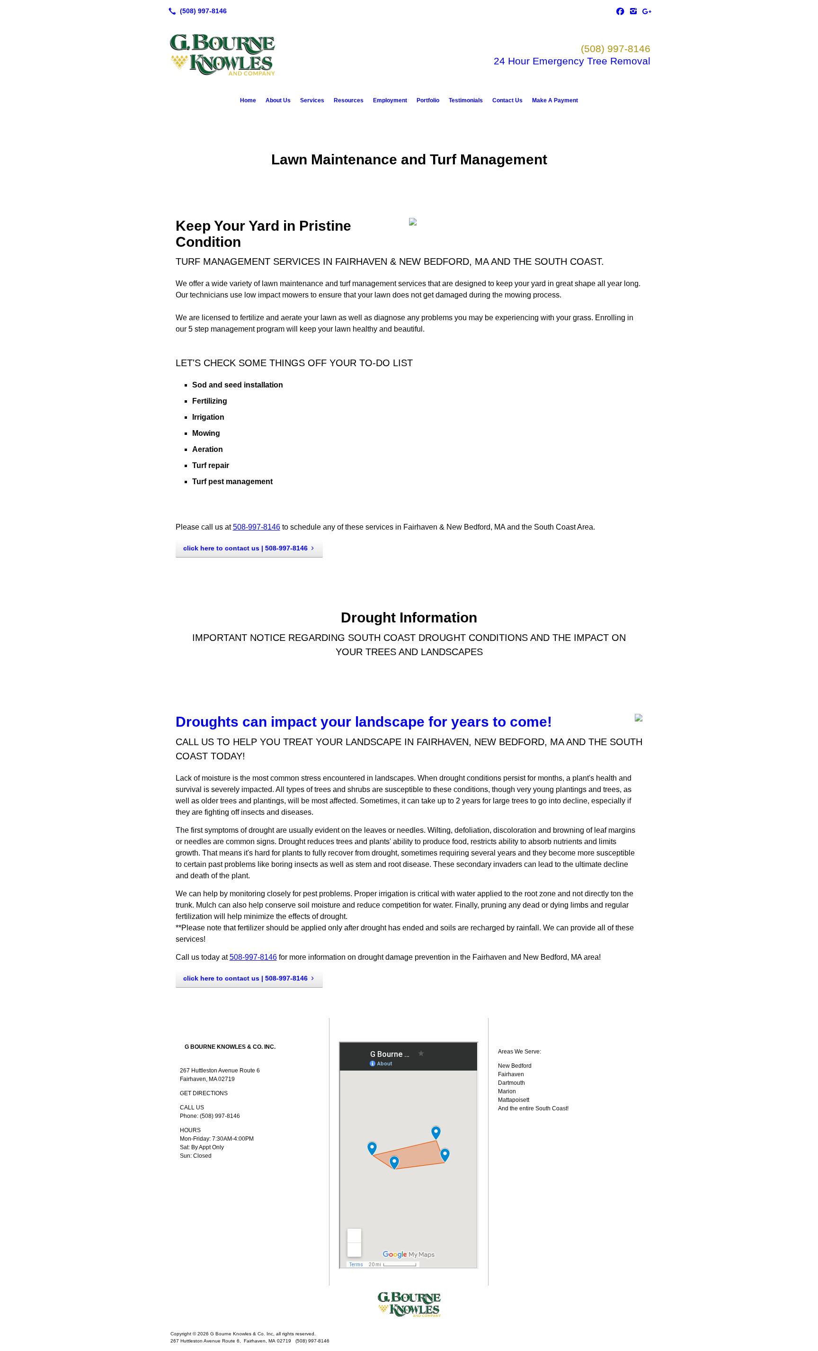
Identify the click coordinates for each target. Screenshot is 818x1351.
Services (312, 100)
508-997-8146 (256, 527)
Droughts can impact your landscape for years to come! (364, 722)
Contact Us (507, 100)
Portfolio (428, 100)
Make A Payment (555, 100)
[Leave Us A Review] (646, 11)
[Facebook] (620, 11)
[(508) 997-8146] (196, 11)
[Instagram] (633, 11)
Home (248, 100)
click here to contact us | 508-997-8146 (245, 548)
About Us (278, 100)
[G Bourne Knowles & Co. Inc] (409, 1305)
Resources (349, 100)
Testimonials (466, 100)
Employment (390, 100)
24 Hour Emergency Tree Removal (572, 60)
